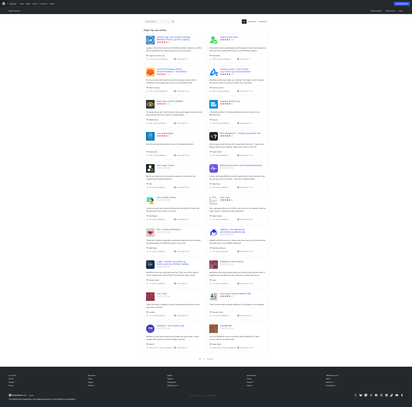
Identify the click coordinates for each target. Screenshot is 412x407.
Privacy (11, 385)
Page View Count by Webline (170, 101)
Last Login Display (165, 133)
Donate (250, 382)
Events (249, 379)
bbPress (330, 382)
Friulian (31, 395)
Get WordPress (402, 4)
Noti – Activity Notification (169, 229)
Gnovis (11, 379)
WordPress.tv (173, 385)
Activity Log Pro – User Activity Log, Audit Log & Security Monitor (235, 70)
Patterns (91, 385)
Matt (328, 379)
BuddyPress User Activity (231, 261)
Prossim (210, 359)
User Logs (224, 197)
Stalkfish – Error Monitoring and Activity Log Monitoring (232, 230)
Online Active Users (229, 37)
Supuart (170, 379)
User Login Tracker (165, 165)
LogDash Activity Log (230, 101)
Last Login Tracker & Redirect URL (235, 293)
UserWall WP (226, 326)
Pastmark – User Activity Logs (170, 326)
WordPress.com (332, 375)
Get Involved (251, 375)
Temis (90, 379)
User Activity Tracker (166, 197)
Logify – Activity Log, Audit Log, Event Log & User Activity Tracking (172, 262)
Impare (169, 375)
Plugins (90, 382)
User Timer (162, 293)
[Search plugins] (173, 21)
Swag (250, 385)
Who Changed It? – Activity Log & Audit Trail (240, 133)
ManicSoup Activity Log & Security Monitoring (240, 165)
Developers (171, 382)
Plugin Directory (14, 11)
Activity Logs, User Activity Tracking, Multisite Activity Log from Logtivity (174, 38)
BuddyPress (331, 385)
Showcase (91, 375)
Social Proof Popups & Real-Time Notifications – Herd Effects (172, 70)
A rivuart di (12, 375)
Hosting (11, 382)
